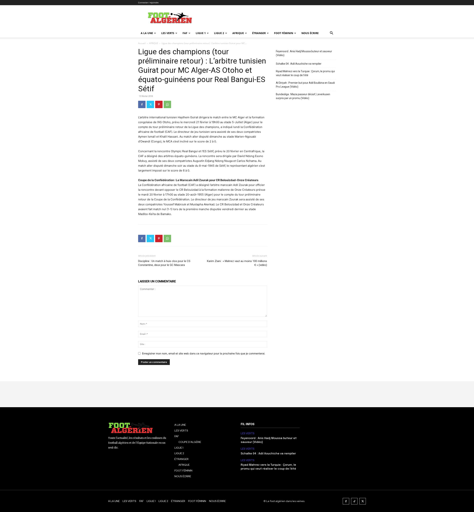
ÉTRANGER (259, 33)
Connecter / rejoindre (148, 2)
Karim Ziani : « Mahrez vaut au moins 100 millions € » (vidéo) (237, 263)
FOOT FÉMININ (283, 33)
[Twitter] (150, 104)
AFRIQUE (238, 33)
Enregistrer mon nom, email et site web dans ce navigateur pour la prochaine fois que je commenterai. (203, 353)
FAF (185, 33)
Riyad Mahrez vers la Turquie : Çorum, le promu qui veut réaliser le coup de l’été (305, 73)
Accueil (142, 43)
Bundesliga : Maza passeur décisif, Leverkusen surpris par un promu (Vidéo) (303, 96)
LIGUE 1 (201, 33)
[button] (331, 33)
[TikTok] (354, 501)
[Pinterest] (159, 104)
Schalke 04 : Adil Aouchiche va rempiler (298, 63)
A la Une (147, 33)
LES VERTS (167, 33)
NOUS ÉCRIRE (310, 33)
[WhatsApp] (167, 104)
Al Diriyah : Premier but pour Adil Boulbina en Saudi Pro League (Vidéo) (305, 84)
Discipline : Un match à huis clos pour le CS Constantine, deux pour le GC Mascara (164, 263)
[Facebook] (142, 104)
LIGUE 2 (219, 33)
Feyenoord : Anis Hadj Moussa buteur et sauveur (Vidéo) (304, 53)
